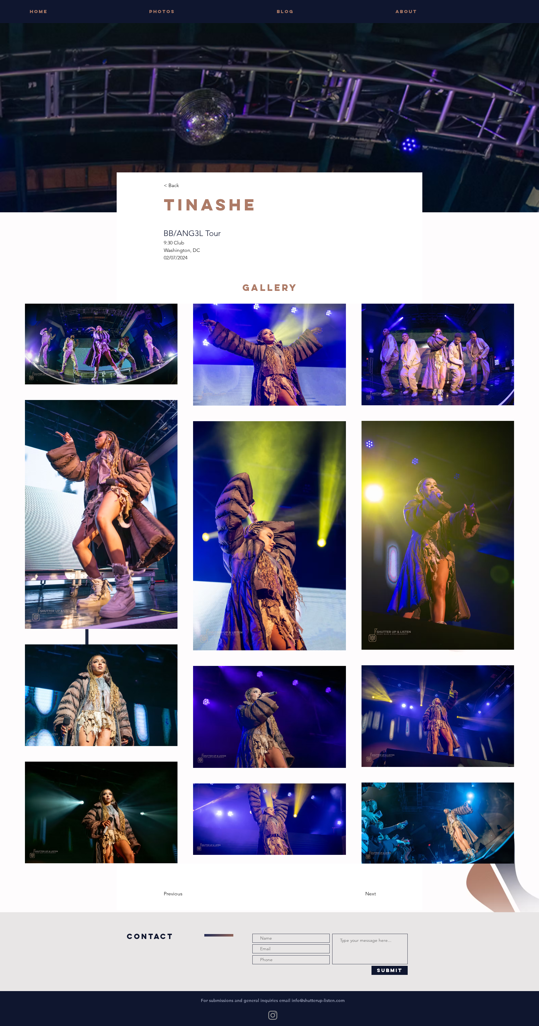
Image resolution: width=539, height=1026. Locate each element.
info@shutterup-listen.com (318, 1000)
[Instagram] (273, 1015)
